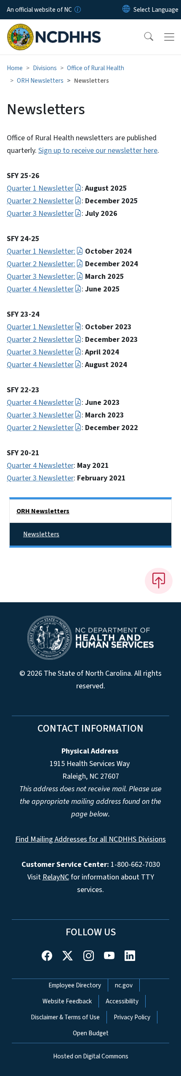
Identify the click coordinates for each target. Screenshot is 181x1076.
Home (15, 68)
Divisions (45, 68)
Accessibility (122, 1001)
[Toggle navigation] (169, 37)
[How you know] (77, 9)
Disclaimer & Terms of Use (65, 1017)
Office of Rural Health (95, 68)
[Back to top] (159, 581)
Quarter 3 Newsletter (40, 213)
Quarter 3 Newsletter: (41, 276)
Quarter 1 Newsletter (40, 188)
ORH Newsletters (40, 80)
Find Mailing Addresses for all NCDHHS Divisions (90, 839)
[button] (143, 37)
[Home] (54, 29)
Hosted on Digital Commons (90, 1056)
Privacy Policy (132, 1017)
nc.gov (124, 985)
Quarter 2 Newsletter (40, 201)
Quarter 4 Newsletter (40, 289)
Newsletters (41, 534)
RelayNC (56, 877)
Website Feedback (67, 1001)
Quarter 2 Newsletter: (41, 264)
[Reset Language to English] (126, 9)
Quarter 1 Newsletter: (41, 251)
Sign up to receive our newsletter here (97, 150)
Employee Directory (74, 985)
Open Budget (91, 1033)
